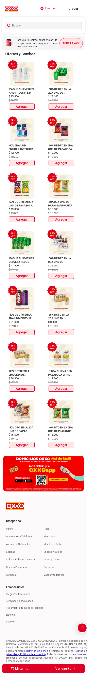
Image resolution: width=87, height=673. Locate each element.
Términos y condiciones (19, 601)
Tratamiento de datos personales (25, 607)
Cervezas (49, 567)
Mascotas (49, 536)
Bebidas (10, 551)
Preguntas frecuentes (18, 594)
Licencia (11, 614)
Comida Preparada (16, 567)
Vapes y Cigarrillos (54, 575)
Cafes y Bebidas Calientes (21, 559)
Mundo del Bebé (53, 544)
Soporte (10, 621)
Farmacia (11, 575)
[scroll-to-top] (82, 628)
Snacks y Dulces (53, 551)
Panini (9, 528)
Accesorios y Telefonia (19, 536)
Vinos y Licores (52, 559)
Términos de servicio (38, 651)
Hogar (47, 528)
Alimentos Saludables (18, 544)
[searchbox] (43, 25)
